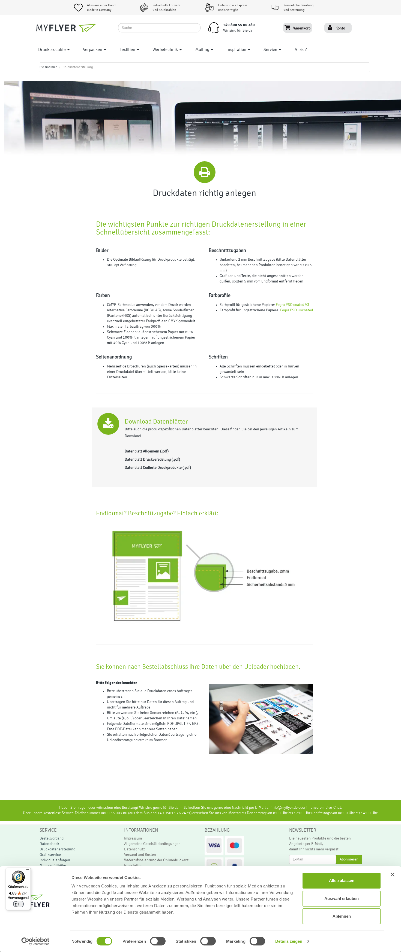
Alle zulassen (341, 880)
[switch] (152, 941)
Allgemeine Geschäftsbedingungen (152, 844)
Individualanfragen (55, 860)
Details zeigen (288, 941)
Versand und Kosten (140, 855)
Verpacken (93, 49)
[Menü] (27, 871)
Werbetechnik (165, 49)
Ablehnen (342, 916)
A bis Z (301, 49)
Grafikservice (50, 855)
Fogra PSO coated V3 (293, 305)
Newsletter (133, 866)
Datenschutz (134, 849)
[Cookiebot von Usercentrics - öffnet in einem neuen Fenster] (35, 941)
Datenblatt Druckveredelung (148, 459)
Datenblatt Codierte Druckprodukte (153, 468)
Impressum (133, 838)
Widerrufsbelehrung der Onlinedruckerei (157, 860)
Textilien (128, 49)
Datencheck (49, 844)
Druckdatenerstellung (57, 849)
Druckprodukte (52, 49)
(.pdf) (176, 459)
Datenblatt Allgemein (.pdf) (147, 451)
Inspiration (236, 49)
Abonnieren (349, 859)
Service (271, 49)
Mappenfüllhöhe (53, 866)
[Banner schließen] (392, 875)
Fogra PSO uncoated (296, 310)
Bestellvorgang (52, 838)
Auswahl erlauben (341, 898)
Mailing (202, 49)
